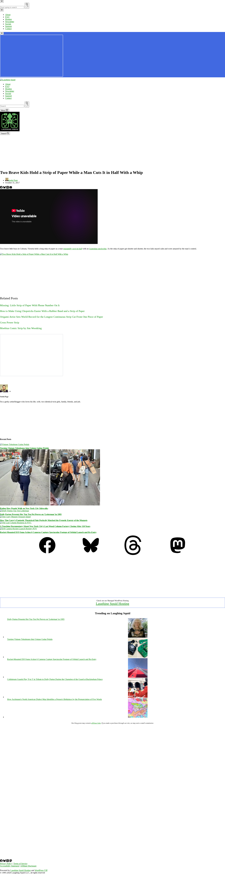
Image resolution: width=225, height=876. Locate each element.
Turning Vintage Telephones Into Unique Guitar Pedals (24, 448)
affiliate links (96, 723)
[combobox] (12, 106)
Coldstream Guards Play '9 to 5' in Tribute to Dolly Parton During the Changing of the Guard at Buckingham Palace (55, 679)
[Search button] (27, 104)
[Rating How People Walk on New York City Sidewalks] (50, 505)
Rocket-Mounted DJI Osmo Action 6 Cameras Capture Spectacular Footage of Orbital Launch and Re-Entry (48, 532)
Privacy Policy (6, 863)
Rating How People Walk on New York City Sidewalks (24, 508)
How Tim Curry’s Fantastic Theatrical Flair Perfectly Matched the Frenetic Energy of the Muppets (43, 520)
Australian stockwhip (98, 249)
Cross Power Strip (9, 322)
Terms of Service (20, 863)
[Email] (10, 188)
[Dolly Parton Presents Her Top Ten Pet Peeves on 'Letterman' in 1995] (138, 637)
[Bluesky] (4, 188)
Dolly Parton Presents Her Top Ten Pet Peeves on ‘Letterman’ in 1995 (31, 514)
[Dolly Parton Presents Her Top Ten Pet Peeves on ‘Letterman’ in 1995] (14, 511)
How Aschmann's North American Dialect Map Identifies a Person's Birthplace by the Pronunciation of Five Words (54, 699)
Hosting (8, 89)
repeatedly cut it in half (72, 249)
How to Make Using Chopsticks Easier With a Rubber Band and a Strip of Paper (42, 311)
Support (8, 96)
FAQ (7, 86)
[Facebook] (1, 188)
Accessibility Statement (9, 866)
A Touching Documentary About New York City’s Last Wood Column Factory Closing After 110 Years (45, 526)
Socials (8, 93)
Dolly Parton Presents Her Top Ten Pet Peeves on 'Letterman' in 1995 (35, 619)
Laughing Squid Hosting (112, 604)
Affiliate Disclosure (28, 866)
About (7, 84)
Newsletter (9, 91)
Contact (8, 98)
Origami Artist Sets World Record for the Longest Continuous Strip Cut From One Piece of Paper (51, 316)
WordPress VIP (41, 870)
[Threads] (7, 188)
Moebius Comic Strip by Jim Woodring (21, 328)
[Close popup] (2, 33)
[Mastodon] (177, 554)
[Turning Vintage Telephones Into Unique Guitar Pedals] (14, 444)
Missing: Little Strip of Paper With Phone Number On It (30, 305)
